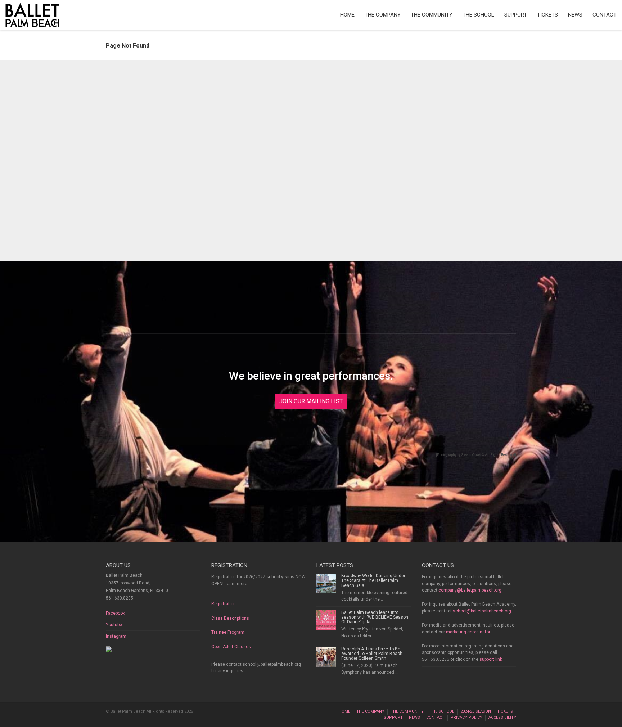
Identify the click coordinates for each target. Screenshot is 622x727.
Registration (223, 603)
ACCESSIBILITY (502, 717)
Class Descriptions (230, 618)
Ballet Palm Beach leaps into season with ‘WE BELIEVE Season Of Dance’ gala (374, 617)
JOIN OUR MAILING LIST (311, 401)
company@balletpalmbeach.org (469, 590)
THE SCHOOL (478, 15)
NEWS (575, 15)
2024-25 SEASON (475, 711)
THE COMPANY (383, 15)
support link (490, 659)
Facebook (115, 613)
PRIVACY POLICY (466, 717)
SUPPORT (515, 15)
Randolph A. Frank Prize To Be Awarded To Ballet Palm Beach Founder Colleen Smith (371, 653)
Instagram (116, 636)
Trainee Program (227, 632)
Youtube (114, 624)
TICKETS (547, 15)
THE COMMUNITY (431, 15)
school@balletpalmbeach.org (482, 611)
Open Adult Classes (231, 646)
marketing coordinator (468, 631)
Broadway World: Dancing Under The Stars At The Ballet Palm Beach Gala (373, 580)
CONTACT (604, 15)
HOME (347, 15)
